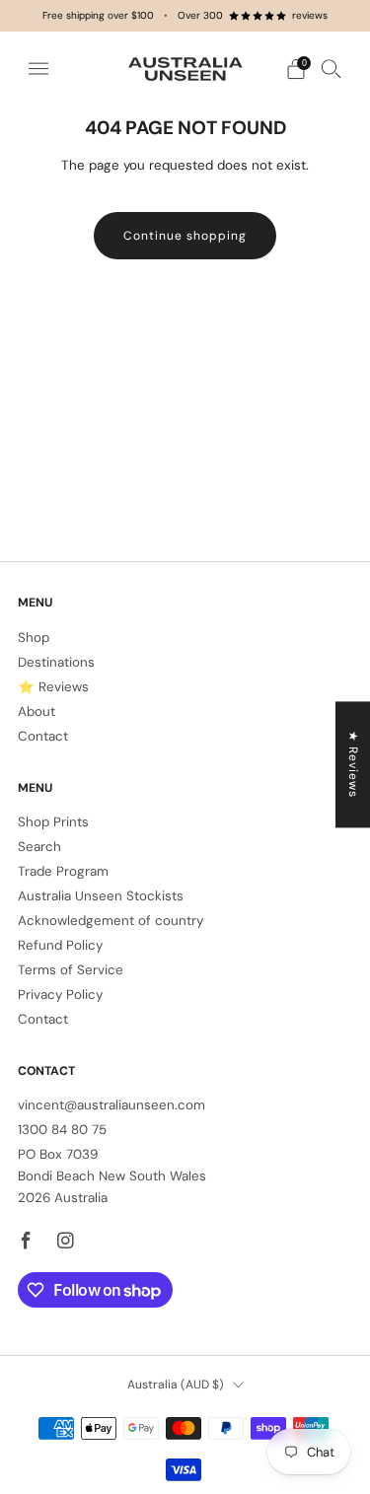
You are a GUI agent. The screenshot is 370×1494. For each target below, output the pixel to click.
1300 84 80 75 (62, 1129)
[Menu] (38, 69)
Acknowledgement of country (110, 920)
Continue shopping (185, 236)
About (36, 711)
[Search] (331, 68)
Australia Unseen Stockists (101, 896)
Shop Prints (53, 822)
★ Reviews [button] (353, 764)
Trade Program (63, 871)
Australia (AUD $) (175, 1384)
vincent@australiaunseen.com (111, 1105)
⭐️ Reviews (53, 686)
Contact (43, 736)
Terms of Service (70, 969)
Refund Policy (60, 945)
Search (39, 846)
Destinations (56, 662)
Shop (33, 637)
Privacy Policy (60, 994)
